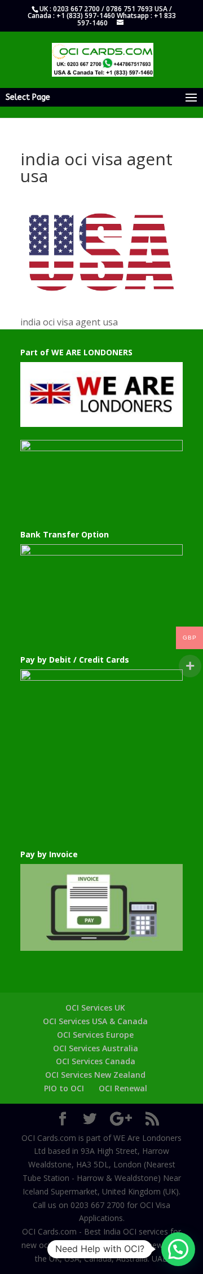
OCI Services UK (95, 1007)
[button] (178, 1249)
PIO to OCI (64, 1088)
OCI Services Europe (95, 1034)
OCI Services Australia (95, 1048)
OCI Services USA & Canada (95, 1021)
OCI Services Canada (95, 1061)
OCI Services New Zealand (95, 1074)
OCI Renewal (123, 1088)
